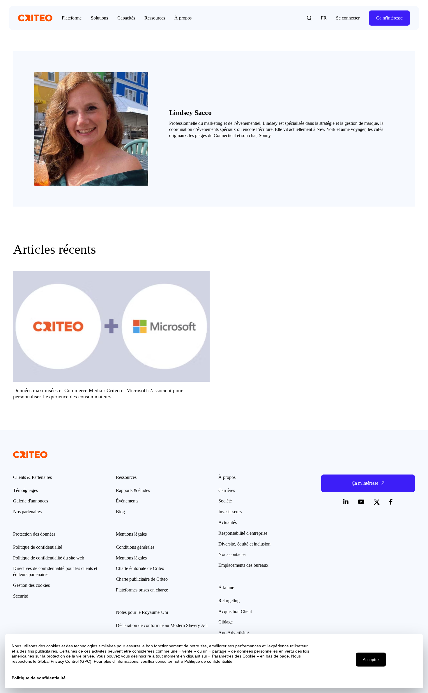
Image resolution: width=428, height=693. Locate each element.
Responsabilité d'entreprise (242, 533)
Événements (127, 500)
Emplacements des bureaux (243, 565)
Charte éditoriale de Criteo (140, 568)
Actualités (227, 522)
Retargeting (229, 600)
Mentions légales (131, 557)
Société (225, 500)
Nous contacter (232, 554)
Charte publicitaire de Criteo (142, 579)
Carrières (226, 490)
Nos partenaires (27, 511)
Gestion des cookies (31, 585)
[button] (309, 18)
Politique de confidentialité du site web (48, 557)
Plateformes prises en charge (142, 589)
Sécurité (20, 596)
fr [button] (324, 17)
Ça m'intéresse (389, 17)
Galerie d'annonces (30, 500)
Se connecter (348, 17)
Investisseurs (230, 511)
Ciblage (225, 621)
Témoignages (25, 490)
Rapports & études (133, 490)
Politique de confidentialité (37, 547)
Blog (120, 511)
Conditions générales (135, 547)
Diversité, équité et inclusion (244, 543)
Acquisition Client (235, 611)
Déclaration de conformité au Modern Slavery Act (162, 625)
